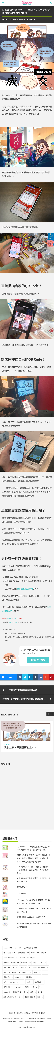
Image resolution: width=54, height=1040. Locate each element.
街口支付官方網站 (25, 588)
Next (52, 714)
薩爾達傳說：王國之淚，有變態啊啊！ (32, 917)
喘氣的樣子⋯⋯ (23, 887)
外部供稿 (8, 987)
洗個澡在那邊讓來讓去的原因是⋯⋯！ (26, 690)
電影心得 (8, 977)
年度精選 (39, 982)
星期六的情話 (30, 948)
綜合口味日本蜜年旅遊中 (38, 967)
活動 (23, 967)
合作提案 (42, 1013)
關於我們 (12, 1013)
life (11, 20)
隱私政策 (19, 1013)
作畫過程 (30, 977)
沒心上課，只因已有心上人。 (20, 747)
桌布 (33, 992)
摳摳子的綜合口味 (27, 958)
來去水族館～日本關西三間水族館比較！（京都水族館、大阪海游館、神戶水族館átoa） (32, 870)
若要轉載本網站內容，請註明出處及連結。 (31, 1021)
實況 (27, 987)
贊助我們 (35, 1013)
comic (6, 20)
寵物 (30, 982)
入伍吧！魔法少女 (11, 982)
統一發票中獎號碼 (11, 963)
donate (19, 977)
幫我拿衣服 (21, 893)
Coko (35, 953)
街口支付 (9, 618)
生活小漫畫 (23, 953)
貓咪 (7, 972)
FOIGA (18, 987)
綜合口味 (19, 1019)
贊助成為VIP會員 (38, 660)
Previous (48, 714)
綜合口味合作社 (20, 20)
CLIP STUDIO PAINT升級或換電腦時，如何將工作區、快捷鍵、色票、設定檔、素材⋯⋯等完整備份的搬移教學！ (33, 858)
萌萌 (7, 967)
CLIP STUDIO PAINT (22, 972)
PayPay (16, 618)
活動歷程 (27, 1013)
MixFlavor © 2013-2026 (27, 1027)
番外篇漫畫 (9, 953)
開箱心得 (26, 963)
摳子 (37, 972)
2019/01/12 (8, 744)
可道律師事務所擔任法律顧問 (35, 1019)
